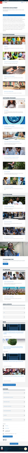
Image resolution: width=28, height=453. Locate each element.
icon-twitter (4, 440)
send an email (7, 428)
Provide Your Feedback (14, 443)
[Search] (26, 2)
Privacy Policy (6, 447)
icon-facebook (6, 440)
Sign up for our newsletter (7, 436)
